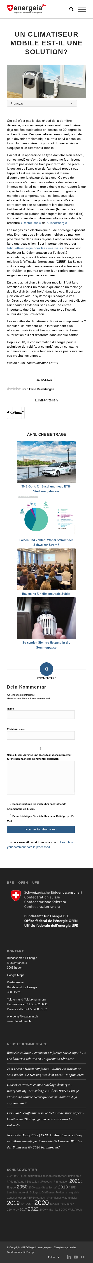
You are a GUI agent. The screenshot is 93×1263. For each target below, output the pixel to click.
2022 (33, 1209)
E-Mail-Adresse (16, 729)
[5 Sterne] (19, 388)
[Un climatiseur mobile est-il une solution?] (46, 81)
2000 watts (46, 1209)
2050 (22, 1187)
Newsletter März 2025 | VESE (28, 1135)
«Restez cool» (31, 223)
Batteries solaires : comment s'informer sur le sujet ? (44, 1052)
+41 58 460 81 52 (35, 1009)
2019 (13, 1203)
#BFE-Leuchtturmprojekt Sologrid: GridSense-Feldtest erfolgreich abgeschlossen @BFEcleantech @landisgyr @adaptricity (43, 1192)
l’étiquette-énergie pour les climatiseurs (35, 248)
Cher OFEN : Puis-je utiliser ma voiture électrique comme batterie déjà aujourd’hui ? (43, 1096)
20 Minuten (67, 1204)
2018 (63, 1187)
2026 (10, 1176)
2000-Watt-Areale (72, 1209)
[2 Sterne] (11, 388)
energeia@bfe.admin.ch (22, 1016)
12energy (13, 1209)
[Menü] (80, 9)
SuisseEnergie (56, 223)
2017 (23, 1209)
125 (23, 1204)
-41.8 (57, 1209)
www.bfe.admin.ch (19, 1021)
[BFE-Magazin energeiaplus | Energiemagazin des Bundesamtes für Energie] (38, 9)
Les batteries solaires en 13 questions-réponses (40, 1058)
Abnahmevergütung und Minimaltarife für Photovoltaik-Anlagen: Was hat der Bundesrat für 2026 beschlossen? (44, 1141)
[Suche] (69, 9)
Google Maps (15, 975)
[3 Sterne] (13, 388)
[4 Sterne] (16, 388)
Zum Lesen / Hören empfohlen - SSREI (34, 1068)
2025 (29, 1204)
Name (10, 708)
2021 (74, 1181)
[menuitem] (69, 9)
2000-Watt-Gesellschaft (42, 1187)
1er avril (55, 1204)
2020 (41, 1202)
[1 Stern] (8, 388)
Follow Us (53, 1257)
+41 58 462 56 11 (36, 1004)
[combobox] (42, 103)
